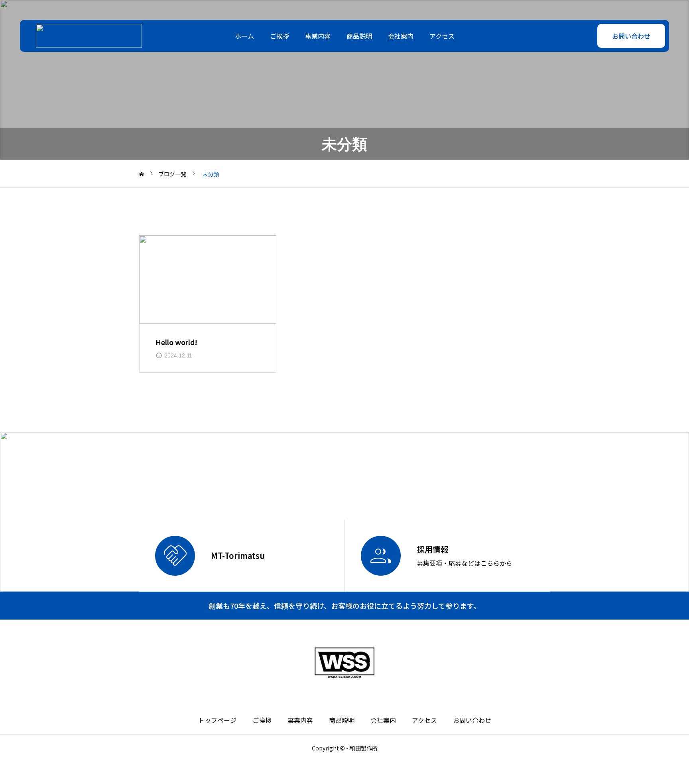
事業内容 (318, 36)
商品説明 (359, 36)
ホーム (244, 36)
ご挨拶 (279, 36)
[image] (207, 279)
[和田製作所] (89, 36)
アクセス (442, 36)
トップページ (217, 720)
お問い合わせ (631, 36)
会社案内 (400, 36)
